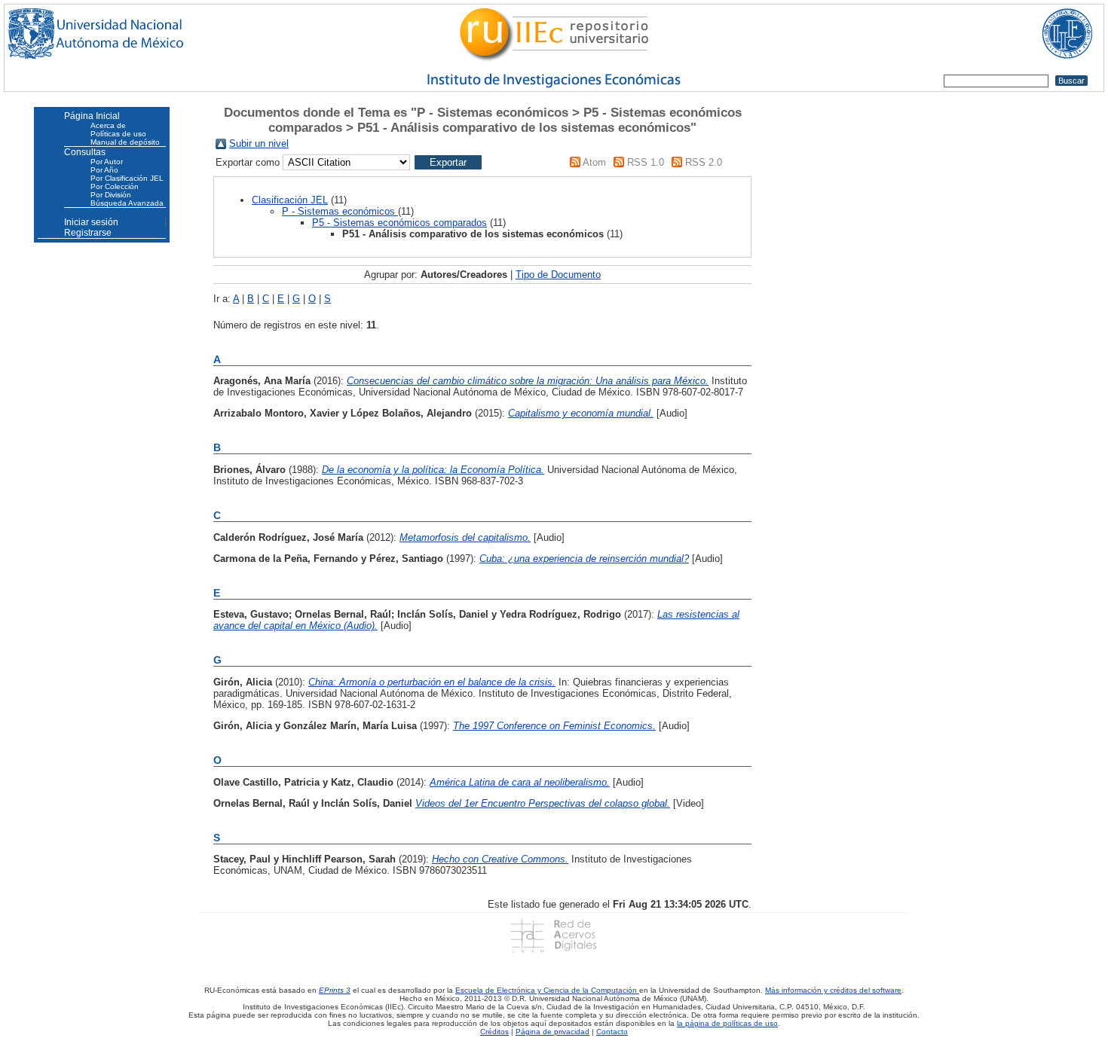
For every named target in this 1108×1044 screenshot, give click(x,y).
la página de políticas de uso (727, 1023)
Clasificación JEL (290, 200)
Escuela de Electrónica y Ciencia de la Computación (547, 990)
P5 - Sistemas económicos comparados (399, 222)
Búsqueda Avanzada (127, 203)
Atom (594, 162)
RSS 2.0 (703, 162)
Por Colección (114, 186)
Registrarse (88, 232)
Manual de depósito (125, 142)
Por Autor (106, 161)
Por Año (104, 170)
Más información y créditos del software (833, 990)
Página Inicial (92, 116)
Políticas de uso (118, 134)
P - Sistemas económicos (340, 211)
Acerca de (108, 125)
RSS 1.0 (645, 162)
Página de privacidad (552, 1031)
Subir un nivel (259, 143)
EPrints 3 (334, 990)
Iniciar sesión (91, 222)
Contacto (612, 1031)
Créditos (494, 1031)
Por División (110, 195)
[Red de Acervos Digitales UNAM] (553, 936)
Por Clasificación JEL (127, 178)
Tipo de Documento (558, 274)
